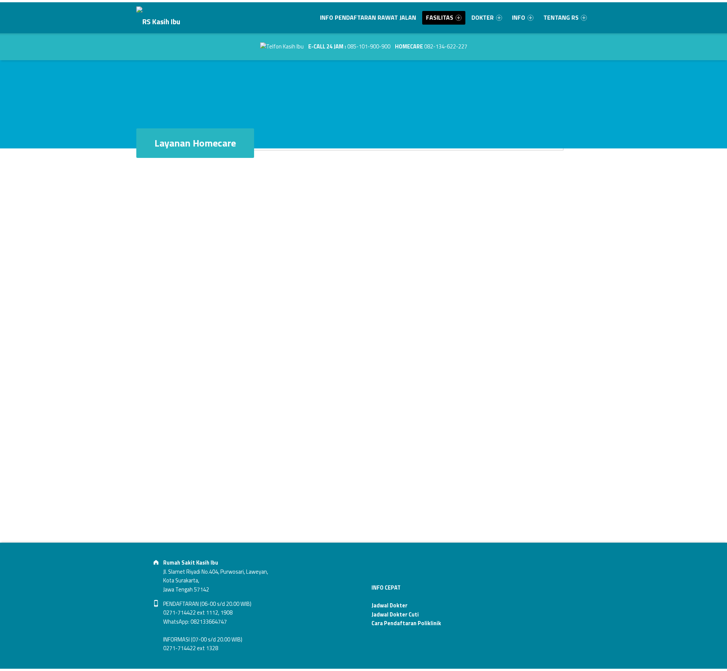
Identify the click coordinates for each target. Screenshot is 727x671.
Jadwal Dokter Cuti (395, 614)
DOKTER (482, 17)
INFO (518, 17)
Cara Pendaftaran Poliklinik (406, 623)
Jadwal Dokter (389, 605)
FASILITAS (439, 17)
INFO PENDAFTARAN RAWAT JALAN (368, 17)
